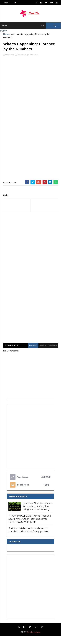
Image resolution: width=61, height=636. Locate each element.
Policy (3, 30)
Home (6, 34)
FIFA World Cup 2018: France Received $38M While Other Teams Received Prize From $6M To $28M (29, 518)
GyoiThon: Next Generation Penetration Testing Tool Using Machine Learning (37, 506)
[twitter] (46, 2)
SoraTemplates (33, 632)
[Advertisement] (30, 87)
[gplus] (51, 2)
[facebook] (41, 2)
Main (13, 34)
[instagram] (57, 2)
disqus (42, 345)
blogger (33, 345)
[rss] (36, 2)
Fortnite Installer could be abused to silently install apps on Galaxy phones (28, 530)
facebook (52, 345)
